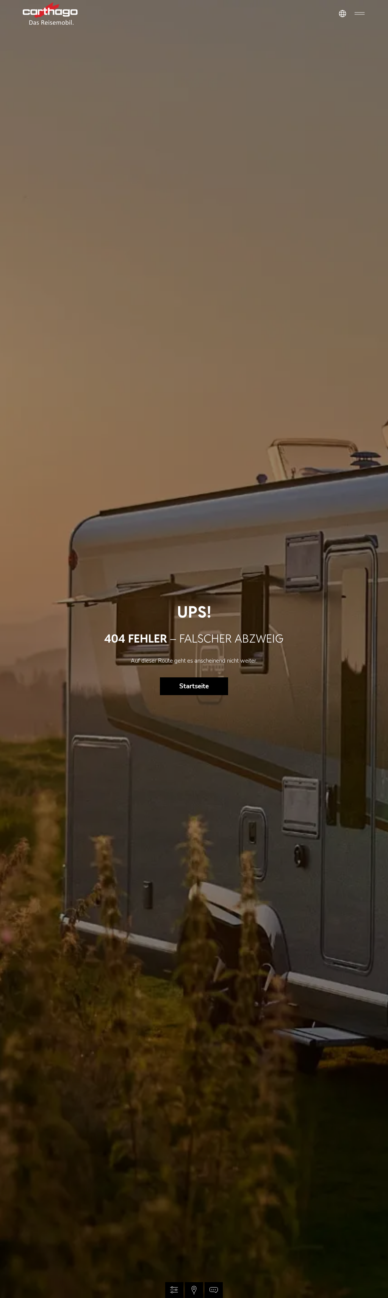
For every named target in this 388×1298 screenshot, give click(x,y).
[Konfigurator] (174, 1290)
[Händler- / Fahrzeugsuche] (194, 1290)
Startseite (194, 686)
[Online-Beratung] (214, 1290)
